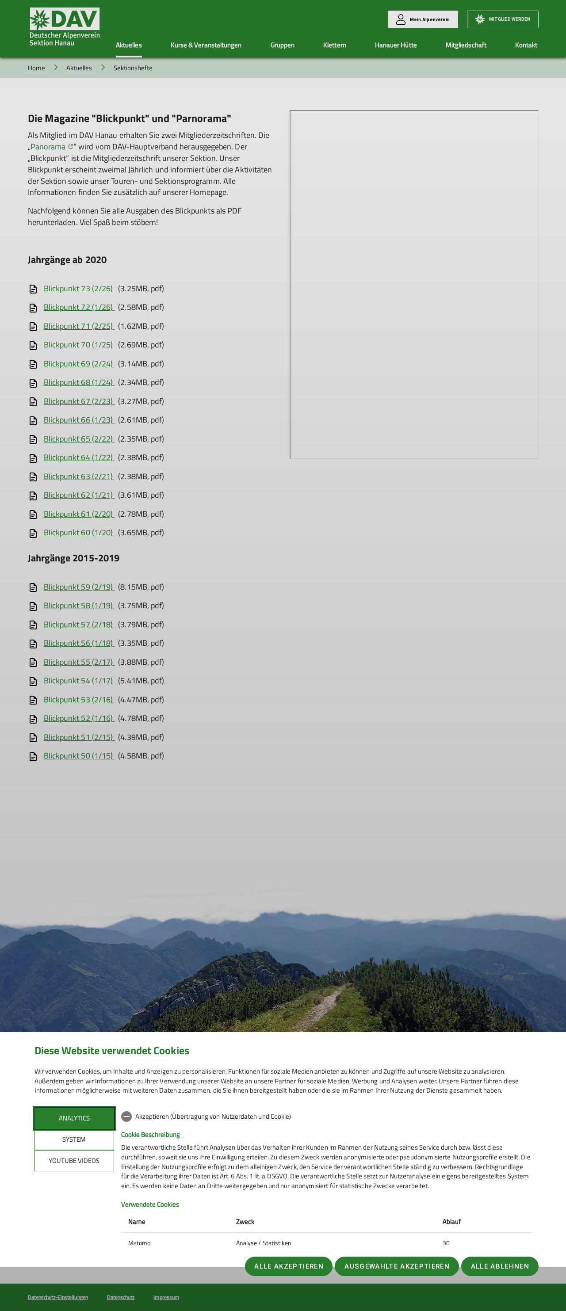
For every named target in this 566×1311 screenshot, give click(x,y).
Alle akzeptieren (288, 1266)
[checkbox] (326, 1116)
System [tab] (74, 1139)
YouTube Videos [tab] (74, 1160)
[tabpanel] (326, 1181)
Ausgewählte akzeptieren (397, 1266)
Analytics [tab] (74, 1118)
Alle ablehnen (500, 1266)
